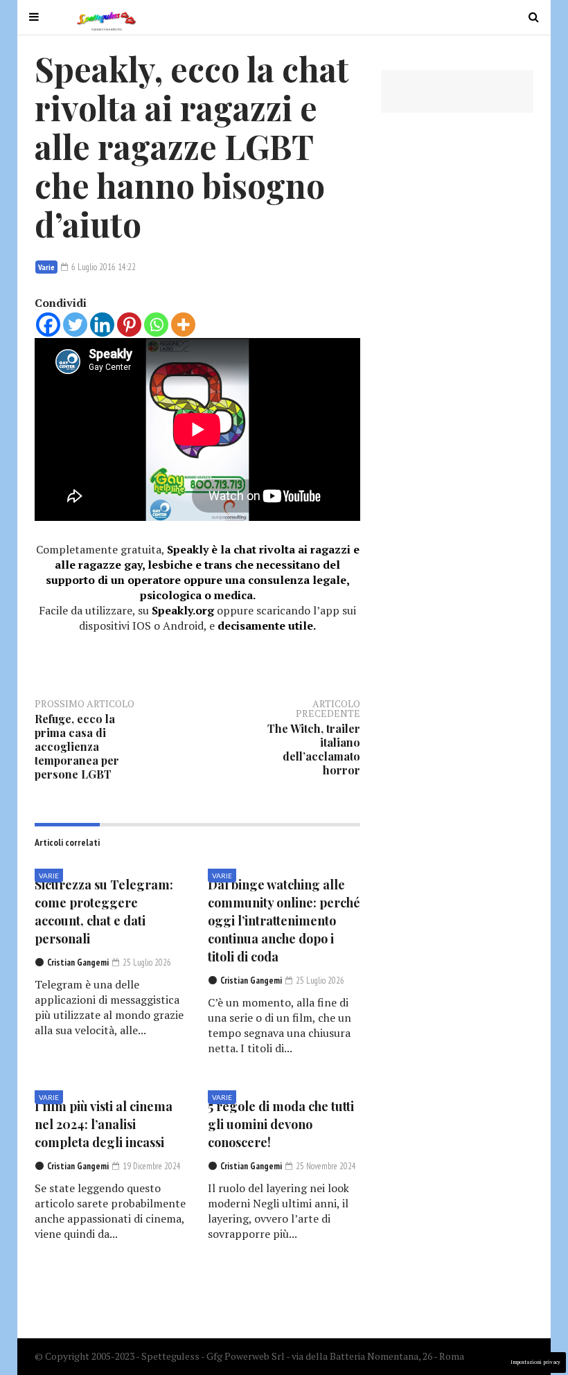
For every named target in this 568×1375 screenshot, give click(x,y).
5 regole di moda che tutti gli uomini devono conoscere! (281, 1124)
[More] (183, 324)
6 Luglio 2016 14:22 (102, 267)
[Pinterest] (129, 324)
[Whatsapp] (156, 324)
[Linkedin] (102, 324)
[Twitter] (75, 324)
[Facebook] (48, 324)
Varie (46, 267)
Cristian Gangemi (78, 962)
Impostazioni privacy (535, 1362)
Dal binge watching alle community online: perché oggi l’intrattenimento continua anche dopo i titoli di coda (284, 920)
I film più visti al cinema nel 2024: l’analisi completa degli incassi (103, 1124)
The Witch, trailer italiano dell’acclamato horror (313, 749)
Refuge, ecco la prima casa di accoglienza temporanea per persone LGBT (77, 746)
